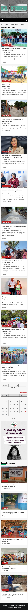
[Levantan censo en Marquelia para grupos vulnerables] (14, 250)
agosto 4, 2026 (7, 333)
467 (12, 387)
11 (10, 405)
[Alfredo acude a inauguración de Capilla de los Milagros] (14, 319)
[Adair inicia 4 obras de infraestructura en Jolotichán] (14, 74)
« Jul (13, 418)
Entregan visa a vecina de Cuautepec (13, 297)
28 (21, 411)
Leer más (4, 62)
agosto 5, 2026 (7, 193)
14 (21, 405)
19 (14, 408)
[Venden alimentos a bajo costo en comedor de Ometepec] (14, 474)
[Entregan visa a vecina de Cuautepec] (14, 286)
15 (25, 405)
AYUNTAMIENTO (6, 44)
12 (14, 405)
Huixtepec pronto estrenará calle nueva (14, 226)
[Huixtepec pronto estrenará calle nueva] (14, 215)
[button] (2, 20)
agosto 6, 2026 (7, 52)
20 (17, 408)
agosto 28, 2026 (7, 488)
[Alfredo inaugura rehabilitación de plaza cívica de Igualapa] (14, 38)
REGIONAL (5, 481)
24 (6, 411)
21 (21, 408)
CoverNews (10, 607)
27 (17, 411)
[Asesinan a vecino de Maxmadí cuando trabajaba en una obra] (14, 583)
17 (6, 408)
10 (6, 405)
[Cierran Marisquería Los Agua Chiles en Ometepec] (14, 529)
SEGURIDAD (5, 590)
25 (10, 411)
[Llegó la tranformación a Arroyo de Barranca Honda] (14, 108)
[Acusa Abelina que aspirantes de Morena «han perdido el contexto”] (14, 145)
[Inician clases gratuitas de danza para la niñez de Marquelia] (14, 355)
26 (14, 411)
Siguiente (16, 387)
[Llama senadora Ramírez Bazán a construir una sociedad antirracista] (14, 179)
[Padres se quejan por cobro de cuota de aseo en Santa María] (14, 501)
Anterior (5, 385)
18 (10, 408)
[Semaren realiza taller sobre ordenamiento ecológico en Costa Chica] (14, 556)
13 (17, 405)
